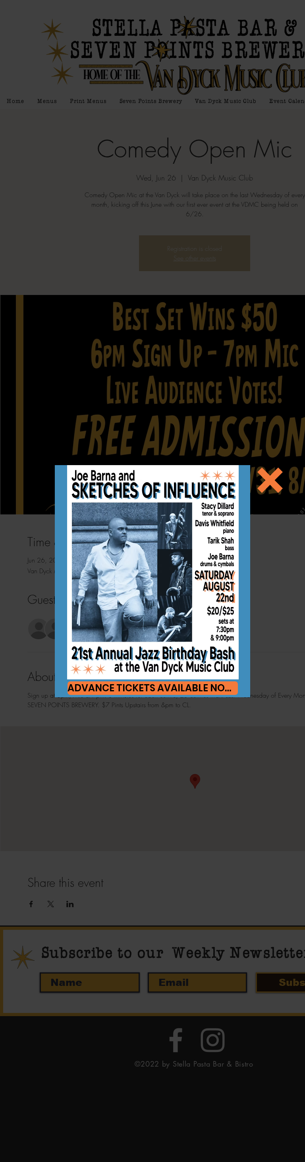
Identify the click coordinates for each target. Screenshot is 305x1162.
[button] (270, 480)
